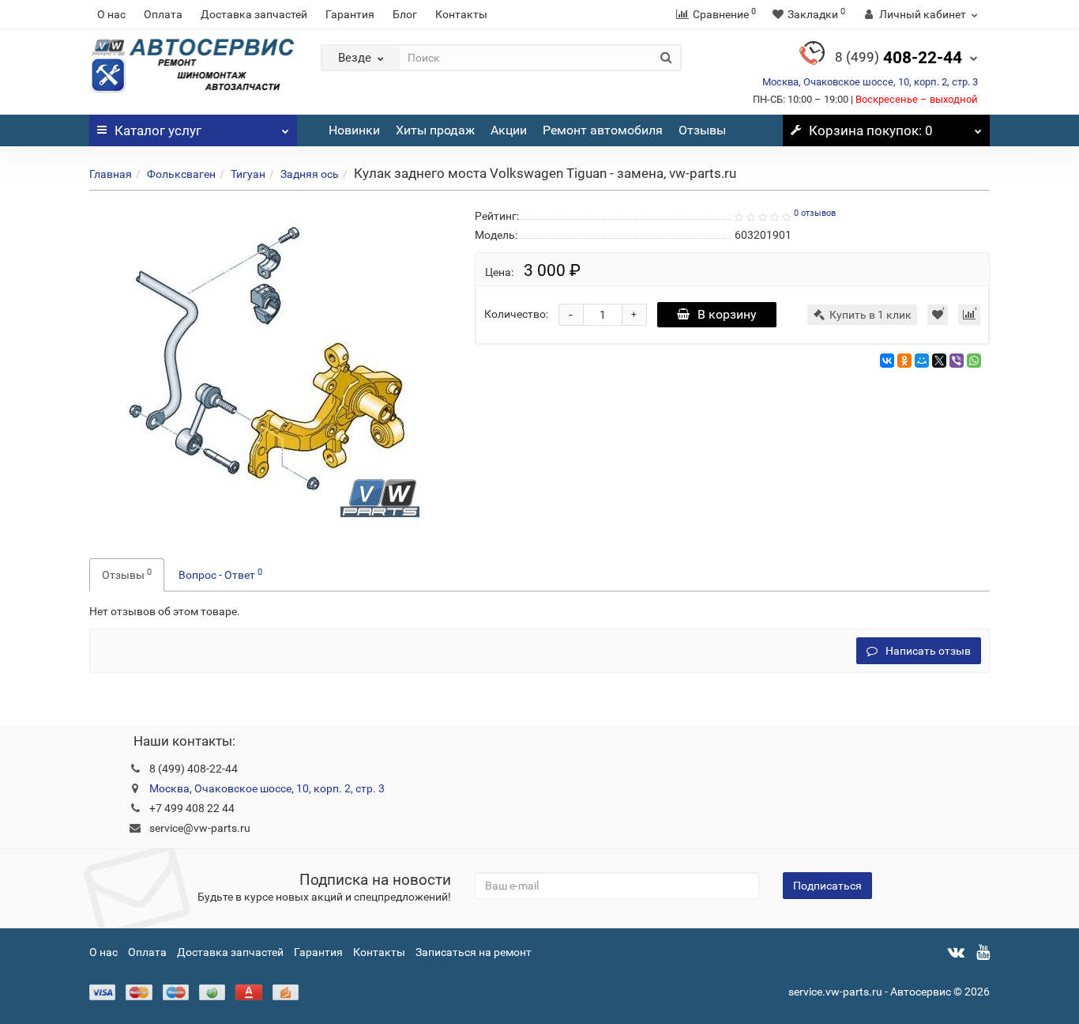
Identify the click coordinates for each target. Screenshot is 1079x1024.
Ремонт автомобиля (603, 130)
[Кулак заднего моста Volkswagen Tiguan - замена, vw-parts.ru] (270, 364)
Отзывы (702, 130)
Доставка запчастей (254, 14)
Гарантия (349, 14)
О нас (111, 14)
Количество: (516, 314)
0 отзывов (815, 213)
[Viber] (956, 360)
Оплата (163, 14)
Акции (509, 130)
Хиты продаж (435, 130)
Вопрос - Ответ (220, 574)
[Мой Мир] (922, 360)
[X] (939, 360)
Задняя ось (309, 174)
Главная (110, 174)
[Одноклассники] (904, 360)
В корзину (727, 314)
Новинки (354, 130)
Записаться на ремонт (473, 952)
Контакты (461, 14)
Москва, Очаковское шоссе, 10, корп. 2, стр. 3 (870, 82)
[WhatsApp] (974, 360)
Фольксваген (181, 174)
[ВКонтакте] (887, 360)
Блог (405, 14)
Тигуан (248, 174)
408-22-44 (898, 57)
